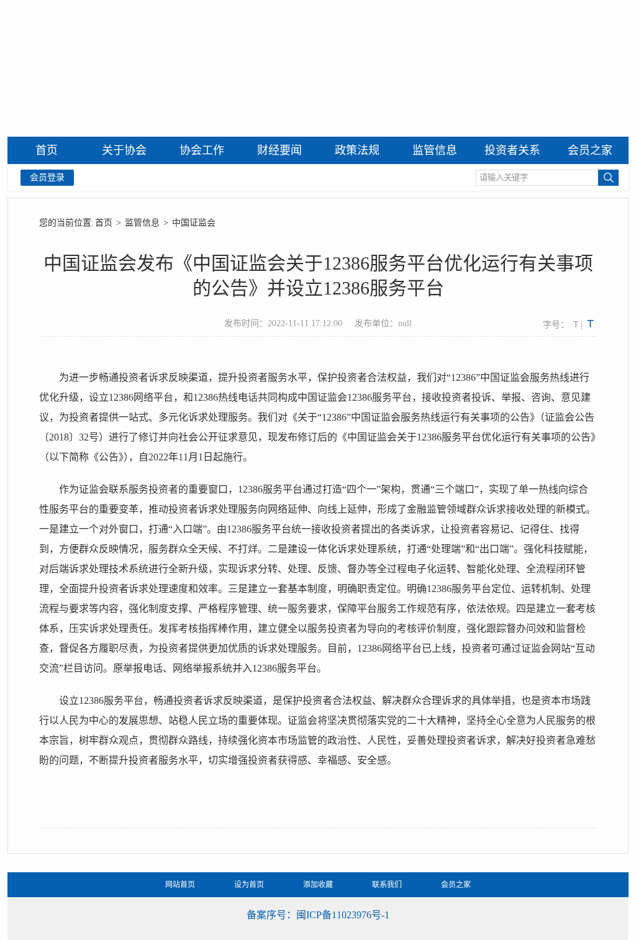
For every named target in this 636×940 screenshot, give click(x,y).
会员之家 (456, 884)
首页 (103, 222)
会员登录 (47, 177)
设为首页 (249, 884)
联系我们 (387, 884)
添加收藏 (318, 884)
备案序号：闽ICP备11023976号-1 (318, 915)
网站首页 (180, 884)
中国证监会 (194, 222)
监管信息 (142, 222)
